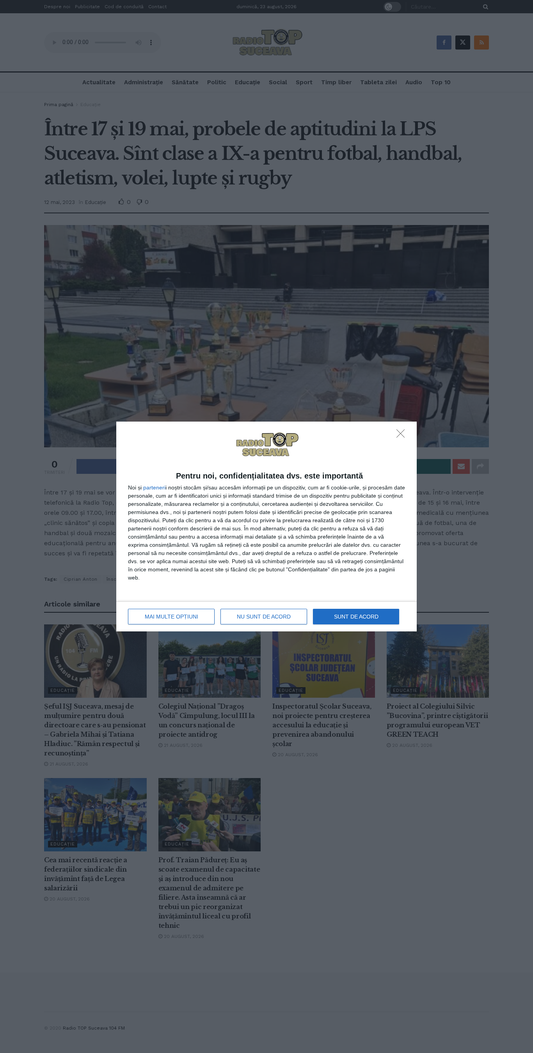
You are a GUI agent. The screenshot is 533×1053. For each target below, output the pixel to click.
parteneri (154, 487)
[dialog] (266, 526)
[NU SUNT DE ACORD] (402, 435)
